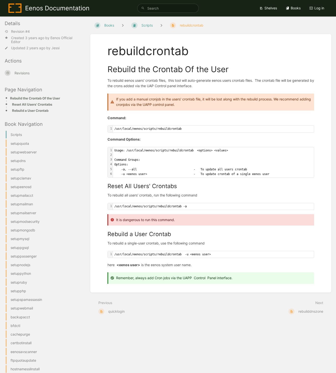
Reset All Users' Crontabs (32, 104)
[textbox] (213, 129)
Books (296, 8)
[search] (168, 8)
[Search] (143, 8)
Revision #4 (20, 31)
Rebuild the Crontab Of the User (35, 98)
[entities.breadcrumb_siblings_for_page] (161, 25)
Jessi (55, 48)
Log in (319, 8)
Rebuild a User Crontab (30, 111)
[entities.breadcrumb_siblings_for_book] (122, 25)
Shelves (270, 8)
